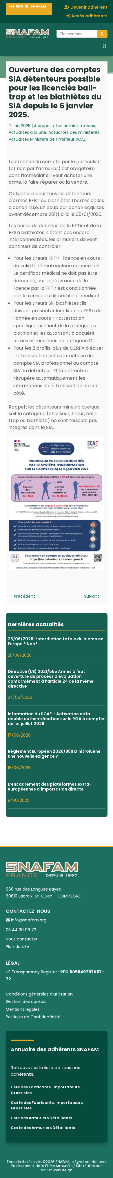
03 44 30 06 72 (21, 930)
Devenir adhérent (88, 7)
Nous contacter (21, 939)
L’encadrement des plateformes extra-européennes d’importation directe (50, 786)
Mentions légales (23, 1009)
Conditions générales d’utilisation (39, 994)
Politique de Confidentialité (33, 1017)
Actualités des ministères (73, 132)
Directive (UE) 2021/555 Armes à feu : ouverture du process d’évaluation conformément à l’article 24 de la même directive (51, 679)
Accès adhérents (88, 16)
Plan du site (17, 946)
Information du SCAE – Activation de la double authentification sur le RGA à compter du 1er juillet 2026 (56, 719)
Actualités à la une (27, 132)
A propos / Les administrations (64, 126)
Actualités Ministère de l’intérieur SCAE (47, 139)
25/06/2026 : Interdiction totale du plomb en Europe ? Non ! (55, 641)
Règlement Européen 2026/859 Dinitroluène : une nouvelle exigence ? (55, 753)
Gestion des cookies (26, 1001)
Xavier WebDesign (56, 1170)
